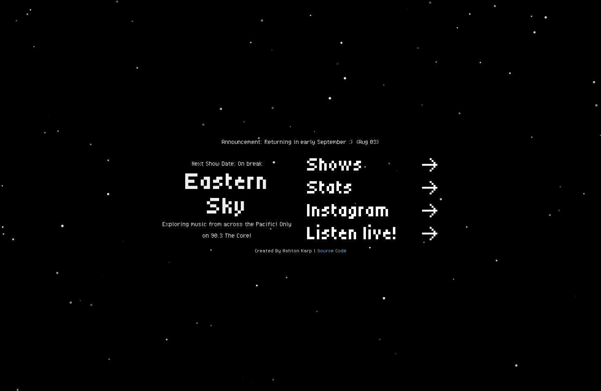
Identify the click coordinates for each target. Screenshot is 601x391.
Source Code (331, 251)
